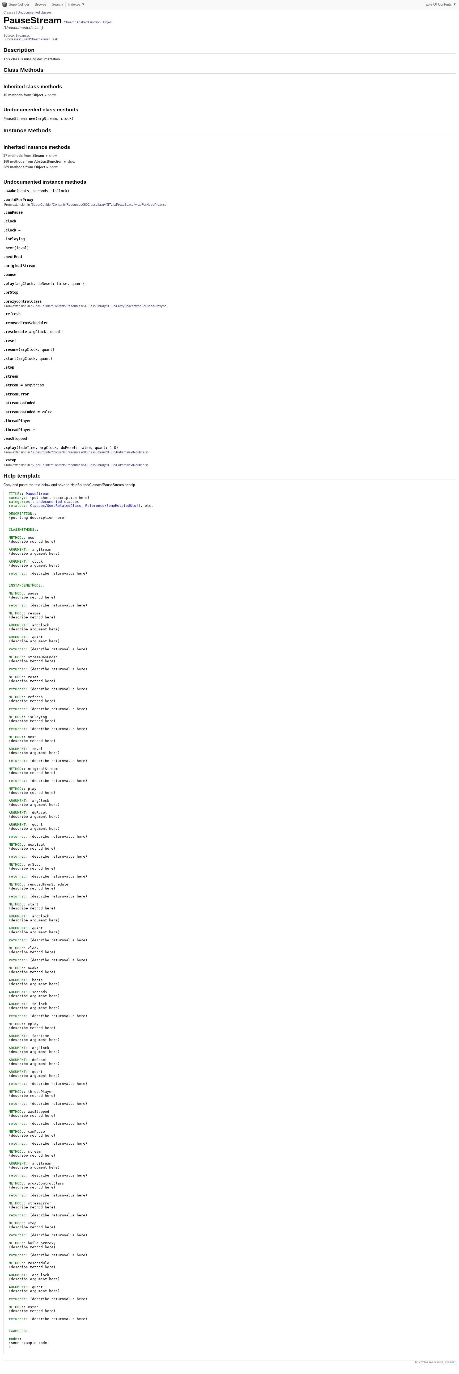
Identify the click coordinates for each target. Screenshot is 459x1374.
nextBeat (14, 257)
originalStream (20, 266)
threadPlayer (18, 421)
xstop (11, 460)
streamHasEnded (20, 403)
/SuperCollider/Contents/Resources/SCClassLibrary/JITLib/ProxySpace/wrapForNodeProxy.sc (98, 204)
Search (57, 4)
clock (11, 221)
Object (107, 22)
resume (12, 349)
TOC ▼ (440, 4)
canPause (14, 212)
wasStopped (16, 438)
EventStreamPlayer (35, 39)
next (10, 248)
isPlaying (15, 239)
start (11, 358)
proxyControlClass (24, 301)
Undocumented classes (35, 12)
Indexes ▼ (76, 4)
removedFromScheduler (27, 323)
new (32, 118)
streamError (17, 394)
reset (11, 341)
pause (11, 274)
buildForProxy (19, 199)
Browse (40, 4)
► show (50, 95)
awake (11, 191)
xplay (11, 447)
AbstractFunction (88, 22)
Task (54, 39)
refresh (13, 314)
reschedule (16, 332)
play (10, 283)
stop (10, 367)
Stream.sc (22, 35)
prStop (12, 292)
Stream (69, 22)
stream (12, 376)
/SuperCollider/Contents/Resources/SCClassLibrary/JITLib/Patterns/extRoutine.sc (89, 452)
